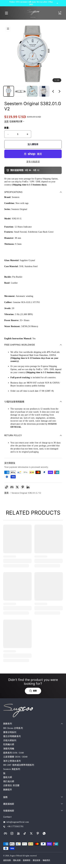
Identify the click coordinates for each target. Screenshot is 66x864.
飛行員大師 (8, 781)
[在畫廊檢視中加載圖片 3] (32, 91)
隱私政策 (17, 860)
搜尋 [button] (35, 691)
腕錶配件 (7, 789)
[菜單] (6, 13)
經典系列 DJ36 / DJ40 (13, 753)
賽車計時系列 (9, 732)
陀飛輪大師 (8, 744)
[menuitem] (33, 728)
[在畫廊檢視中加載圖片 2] (20, 91)
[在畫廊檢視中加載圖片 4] (44, 91)
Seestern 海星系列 (11, 769)
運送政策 (36, 860)
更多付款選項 (33, 162)
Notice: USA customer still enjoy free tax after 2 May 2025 (31, 3)
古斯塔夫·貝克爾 (11, 785)
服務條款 (26, 860)
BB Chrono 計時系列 (13, 728)
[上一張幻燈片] (53, 91)
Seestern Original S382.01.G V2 (26, 493)
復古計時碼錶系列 (12, 736)
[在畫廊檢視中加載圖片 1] (8, 91)
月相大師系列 (9, 740)
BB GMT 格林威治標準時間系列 (18, 765)
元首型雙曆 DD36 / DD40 (15, 757)
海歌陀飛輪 (8, 748)
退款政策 (7, 860)
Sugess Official (16, 856)
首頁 (6, 493)
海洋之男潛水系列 (12, 761)
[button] (8, 28)
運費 (6, 121)
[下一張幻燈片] (59, 91)
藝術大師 (7, 777)
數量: (7, 128)
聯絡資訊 (46, 860)
